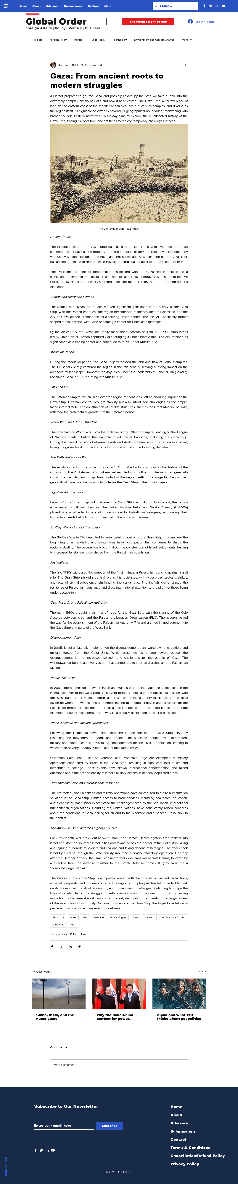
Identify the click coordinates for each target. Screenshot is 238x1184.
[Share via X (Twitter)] (61, 946)
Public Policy (97, 39)
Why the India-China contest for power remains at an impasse (117, 1016)
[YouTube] (223, 6)
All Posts (37, 39)
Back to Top (6, 1167)
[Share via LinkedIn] (70, 946)
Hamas (148, 917)
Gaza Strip (58, 924)
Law (83, 933)
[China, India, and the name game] (59, 994)
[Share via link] (79, 946)
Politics (78, 39)
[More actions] (185, 65)
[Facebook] (204, 6)
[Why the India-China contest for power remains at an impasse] (119, 994)
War (85, 917)
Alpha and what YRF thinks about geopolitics (179, 1016)
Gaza (135, 917)
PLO (73, 924)
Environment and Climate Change (154, 39)
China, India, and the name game (55, 1016)
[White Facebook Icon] (35, 1150)
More (185, 39)
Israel (73, 917)
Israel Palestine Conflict (172, 917)
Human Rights (118, 917)
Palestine (98, 917)
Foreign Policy (58, 39)
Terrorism (58, 917)
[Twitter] (211, 6)
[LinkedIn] (217, 6)
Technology (119, 39)
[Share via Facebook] (52, 946)
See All (202, 971)
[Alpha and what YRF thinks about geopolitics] (179, 994)
